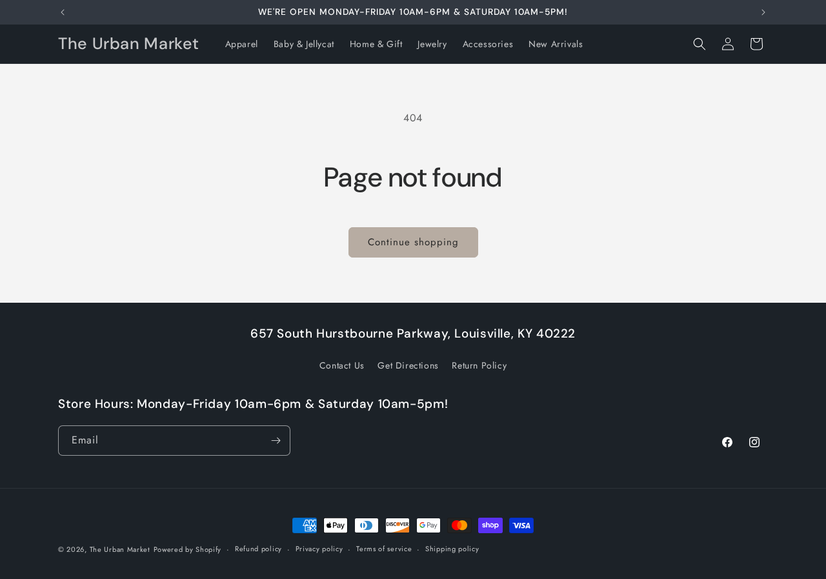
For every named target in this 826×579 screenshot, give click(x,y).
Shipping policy (452, 548)
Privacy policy (319, 548)
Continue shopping (413, 242)
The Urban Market (120, 549)
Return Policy (479, 365)
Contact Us (342, 365)
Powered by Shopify (188, 549)
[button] (699, 44)
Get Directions (408, 365)
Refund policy (258, 548)
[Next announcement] (763, 12)
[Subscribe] (275, 440)
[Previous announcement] (62, 12)
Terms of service (384, 548)
